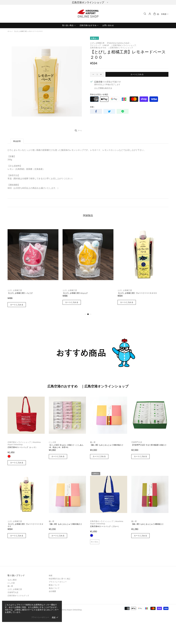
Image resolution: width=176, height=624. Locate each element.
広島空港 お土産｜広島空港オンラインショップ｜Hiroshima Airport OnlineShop (88, 14)
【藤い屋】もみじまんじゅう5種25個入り (106, 445)
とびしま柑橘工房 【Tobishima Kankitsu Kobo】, (110, 43)
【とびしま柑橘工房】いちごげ (20, 293)
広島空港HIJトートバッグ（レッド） (22, 447)
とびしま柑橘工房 (15, 290)
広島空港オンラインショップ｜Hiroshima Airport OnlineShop (24, 443)
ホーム (10, 31)
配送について (54, 585)
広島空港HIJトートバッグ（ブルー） (105, 526)
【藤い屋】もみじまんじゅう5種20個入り (65, 524)
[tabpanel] (33, 267)
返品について (54, 588)
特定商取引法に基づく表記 (59, 579)
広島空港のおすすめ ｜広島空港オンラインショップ (111, 48)
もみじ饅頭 (12, 580)
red (9, 456)
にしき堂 (52, 442)
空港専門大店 (136, 442)
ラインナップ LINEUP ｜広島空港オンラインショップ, (113, 45)
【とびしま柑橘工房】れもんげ (75, 293)
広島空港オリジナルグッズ (18, 596)
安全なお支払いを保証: (99, 94)
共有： (92, 107)
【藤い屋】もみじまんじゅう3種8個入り (147, 524)
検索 (50, 575)
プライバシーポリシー (58, 582)
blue (91, 535)
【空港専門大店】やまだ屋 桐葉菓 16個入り (149, 445)
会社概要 (52, 591)
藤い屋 (92, 442)
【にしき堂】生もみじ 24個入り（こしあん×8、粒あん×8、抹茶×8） (66, 446)
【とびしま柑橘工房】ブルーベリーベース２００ (137, 293)
